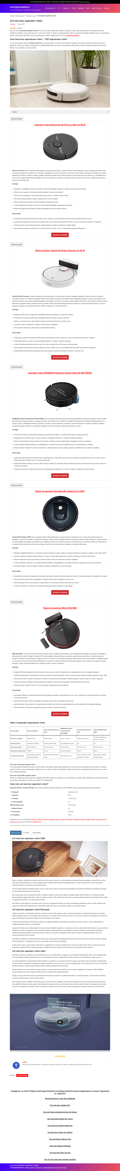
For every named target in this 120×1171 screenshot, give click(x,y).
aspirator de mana (78, 819)
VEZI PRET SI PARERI (60, 235)
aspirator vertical (90, 819)
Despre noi (57, 1167)
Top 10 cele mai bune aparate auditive (60, 1159)
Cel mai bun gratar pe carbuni (60, 1132)
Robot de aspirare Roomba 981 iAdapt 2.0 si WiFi (60, 491)
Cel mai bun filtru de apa (60, 1153)
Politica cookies (30, 1167)
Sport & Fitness (96, 8)
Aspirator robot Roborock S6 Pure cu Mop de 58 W (60, 125)
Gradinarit (81, 8)
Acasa (12, 16)
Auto (87, 8)
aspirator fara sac (101, 819)
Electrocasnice (20, 16)
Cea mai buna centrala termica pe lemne (60, 1112)
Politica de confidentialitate (44, 1167)
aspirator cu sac (15, 822)
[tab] (16, 119)
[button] (55, 8)
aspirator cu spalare (66, 819)
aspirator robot (22, 1075)
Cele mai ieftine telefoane (60, 1146)
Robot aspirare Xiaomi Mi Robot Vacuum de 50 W (60, 250)
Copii (73, 8)
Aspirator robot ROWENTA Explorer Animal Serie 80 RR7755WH (60, 373)
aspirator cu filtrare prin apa (39, 819)
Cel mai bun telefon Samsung (60, 1126)
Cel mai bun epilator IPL (60, 1105)
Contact (64, 1167)
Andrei (13, 24)
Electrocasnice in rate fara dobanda (60, 1098)
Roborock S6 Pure (73, 35)
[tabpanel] (60, 180)
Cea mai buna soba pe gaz (60, 1139)
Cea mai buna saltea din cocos (60, 1119)
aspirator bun (37, 822)
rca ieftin (35, 1165)
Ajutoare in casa (31, 16)
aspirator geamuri (53, 819)
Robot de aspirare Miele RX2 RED (60, 608)
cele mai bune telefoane (17, 1165)
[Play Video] (60, 1022)
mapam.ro (29, 1165)
